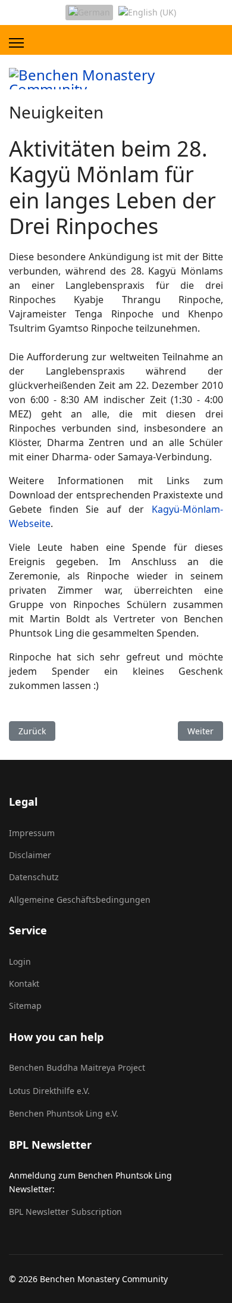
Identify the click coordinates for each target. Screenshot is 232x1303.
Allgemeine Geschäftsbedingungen (80, 899)
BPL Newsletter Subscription (65, 1211)
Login (20, 961)
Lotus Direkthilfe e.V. (49, 1090)
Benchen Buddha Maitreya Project (77, 1067)
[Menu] (16, 43)
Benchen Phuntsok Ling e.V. (63, 1113)
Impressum (32, 832)
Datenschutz (34, 877)
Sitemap (25, 1005)
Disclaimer (30, 855)
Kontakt (24, 983)
